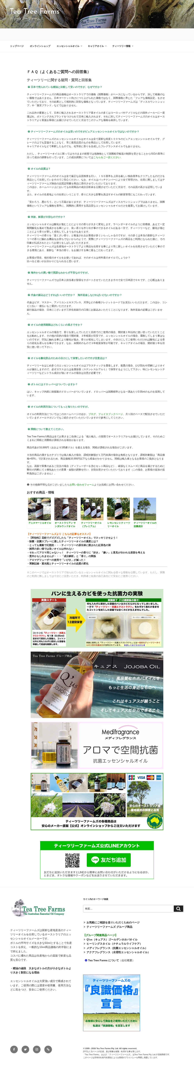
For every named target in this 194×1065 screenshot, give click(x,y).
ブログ (92, 414)
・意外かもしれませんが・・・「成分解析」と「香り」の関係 (61, 556)
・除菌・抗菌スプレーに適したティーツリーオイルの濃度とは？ (62, 541)
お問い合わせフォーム (82, 484)
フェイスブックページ (110, 414)
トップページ (17, 46)
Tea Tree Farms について (103, 960)
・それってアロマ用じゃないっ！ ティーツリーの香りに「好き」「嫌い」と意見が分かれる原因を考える (86, 552)
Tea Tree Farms (34, 12)
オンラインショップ (40, 46)
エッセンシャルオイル (68, 46)
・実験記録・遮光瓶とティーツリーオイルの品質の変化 (57, 563)
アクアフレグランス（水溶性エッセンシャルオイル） (118, 952)
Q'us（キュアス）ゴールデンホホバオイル (112, 939)
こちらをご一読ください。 (108, 157)
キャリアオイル (96, 46)
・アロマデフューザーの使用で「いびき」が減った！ (56, 559)
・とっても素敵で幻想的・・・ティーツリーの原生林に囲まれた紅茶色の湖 (69, 545)
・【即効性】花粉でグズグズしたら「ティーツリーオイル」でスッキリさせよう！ (72, 537)
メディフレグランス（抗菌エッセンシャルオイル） (117, 948)
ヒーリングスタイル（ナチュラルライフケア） (114, 943)
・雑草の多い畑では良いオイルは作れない (50, 548)
